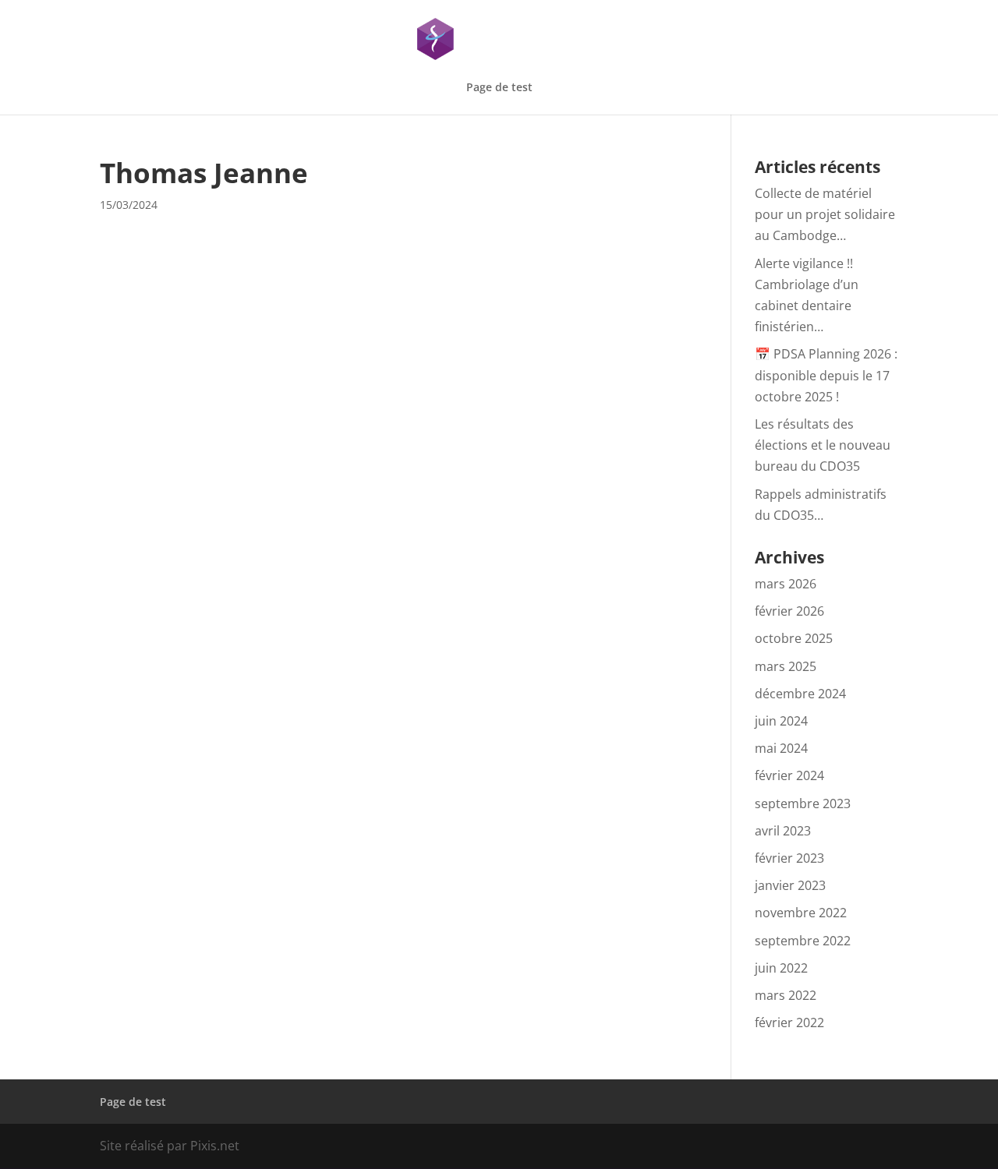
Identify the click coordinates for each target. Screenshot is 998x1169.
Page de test (499, 88)
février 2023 (789, 858)
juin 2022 (781, 968)
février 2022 (789, 1022)
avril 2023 (783, 830)
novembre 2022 (801, 912)
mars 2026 (785, 583)
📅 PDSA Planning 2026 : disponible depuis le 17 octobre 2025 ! (826, 374)
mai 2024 (781, 748)
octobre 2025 (794, 638)
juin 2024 (781, 720)
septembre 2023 (803, 803)
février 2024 (789, 775)
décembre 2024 (800, 693)
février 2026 (789, 611)
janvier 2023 (790, 885)
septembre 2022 (803, 940)
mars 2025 (785, 666)
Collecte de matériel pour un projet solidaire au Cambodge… (825, 214)
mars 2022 (785, 995)
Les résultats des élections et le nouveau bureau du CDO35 (822, 445)
